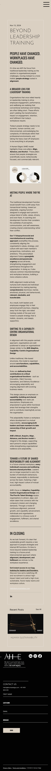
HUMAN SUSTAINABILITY (24, 638)
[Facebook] (40, 656)
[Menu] (46, 4)
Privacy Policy (7, 768)
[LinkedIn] (30, 656)
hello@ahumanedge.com (11, 687)
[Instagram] (35, 656)
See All (38, 609)
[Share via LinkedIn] (11, 596)
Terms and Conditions (19, 768)
